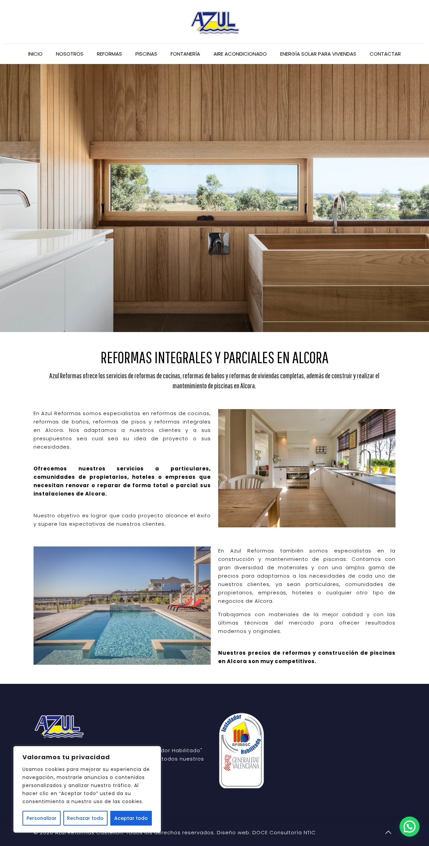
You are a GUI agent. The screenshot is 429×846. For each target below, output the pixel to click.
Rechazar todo (85, 818)
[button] (410, 827)
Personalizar (41, 818)
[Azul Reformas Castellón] (214, 22)
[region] (87, 789)
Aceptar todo (131, 818)
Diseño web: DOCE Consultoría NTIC (266, 832)
